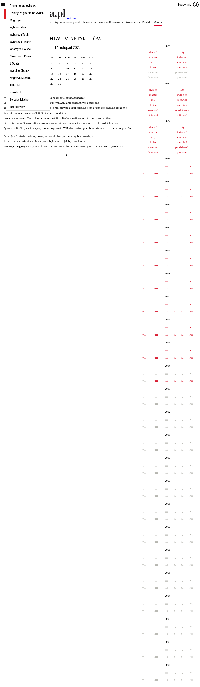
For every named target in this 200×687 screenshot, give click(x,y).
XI (182, 173)
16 (59, 73)
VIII (156, 173)
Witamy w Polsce (20, 49)
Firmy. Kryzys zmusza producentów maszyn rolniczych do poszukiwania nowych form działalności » (62, 123)
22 (51, 78)
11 (75, 68)
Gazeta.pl (15, 92)
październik (182, 109)
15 (51, 73)
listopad (153, 115)
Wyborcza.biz (18, 27)
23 (59, 78)
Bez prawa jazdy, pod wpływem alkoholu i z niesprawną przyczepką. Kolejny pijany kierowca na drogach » (65, 107)
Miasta (158, 22)
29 (51, 83)
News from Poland (21, 56)
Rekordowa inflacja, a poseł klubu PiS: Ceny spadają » (35, 112)
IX (166, 173)
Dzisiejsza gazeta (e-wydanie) (28, 13)
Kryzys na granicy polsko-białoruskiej (75, 22)
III (166, 166)
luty (182, 52)
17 (67, 73)
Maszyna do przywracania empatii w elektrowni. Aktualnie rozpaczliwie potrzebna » (52, 102)
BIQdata (14, 63)
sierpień (182, 67)
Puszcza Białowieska (111, 22)
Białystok (71, 18)
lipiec (153, 67)
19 (83, 73)
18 (75, 73)
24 (67, 78)
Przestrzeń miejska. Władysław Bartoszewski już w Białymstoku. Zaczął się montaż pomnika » (58, 117)
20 (90, 73)
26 (83, 78)
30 (59, 83)
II (156, 166)
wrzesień (153, 109)
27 (90, 78)
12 (83, 68)
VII (144, 173)
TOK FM (15, 85)
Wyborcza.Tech (19, 34)
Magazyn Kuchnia (20, 78)
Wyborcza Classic (20, 42)
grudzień (182, 115)
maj (153, 62)
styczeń (153, 52)
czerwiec (182, 62)
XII (191, 173)
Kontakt (147, 22)
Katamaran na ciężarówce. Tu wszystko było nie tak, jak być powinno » (44, 141)
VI (191, 166)
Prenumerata (133, 22)
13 (90, 68)
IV (175, 166)
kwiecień (182, 57)
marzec (153, 57)
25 (75, 78)
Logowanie (184, 4)
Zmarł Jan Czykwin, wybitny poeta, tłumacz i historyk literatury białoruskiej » (48, 136)
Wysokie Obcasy (19, 71)
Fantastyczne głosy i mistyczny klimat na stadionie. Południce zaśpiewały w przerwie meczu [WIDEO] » (63, 146)
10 (67, 68)
